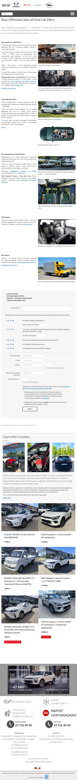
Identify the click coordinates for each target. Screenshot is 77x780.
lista (39, 331)
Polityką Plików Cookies (41, 773)
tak (8, 320)
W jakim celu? (19, 85)
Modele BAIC (7, 498)
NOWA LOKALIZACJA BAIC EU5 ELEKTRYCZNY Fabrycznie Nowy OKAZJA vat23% (19, 629)
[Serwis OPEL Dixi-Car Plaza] (49, 5)
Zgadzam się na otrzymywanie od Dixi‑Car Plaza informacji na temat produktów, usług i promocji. (45, 403)
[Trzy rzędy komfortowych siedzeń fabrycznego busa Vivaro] (57, 78)
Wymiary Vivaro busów (8, 88)
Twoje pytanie (15, 308)
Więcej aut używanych (12, 642)
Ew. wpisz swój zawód (29, 335)
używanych (28, 224)
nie (13, 320)
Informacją (46, 398)
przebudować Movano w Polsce (23, 171)
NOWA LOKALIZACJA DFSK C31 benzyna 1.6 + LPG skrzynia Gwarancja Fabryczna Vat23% (19, 581)
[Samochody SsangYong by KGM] (17, 5)
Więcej (3, 127)
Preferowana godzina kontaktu (55, 368)
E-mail (18, 360)
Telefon (17, 365)
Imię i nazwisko (15, 355)
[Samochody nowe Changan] (38, 5)
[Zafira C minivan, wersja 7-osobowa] (57, 109)
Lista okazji (46, 637)
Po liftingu (58, 119)
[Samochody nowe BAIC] (28, 5)
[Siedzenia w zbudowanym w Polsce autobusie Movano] (57, 192)
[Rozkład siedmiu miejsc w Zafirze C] (57, 134)
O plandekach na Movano (9, 265)
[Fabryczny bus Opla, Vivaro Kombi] (57, 54)
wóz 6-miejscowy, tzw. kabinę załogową (23, 81)
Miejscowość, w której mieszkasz (13, 374)
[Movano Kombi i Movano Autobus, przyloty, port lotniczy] (57, 163)
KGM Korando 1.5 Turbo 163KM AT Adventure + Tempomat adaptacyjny (56, 624)
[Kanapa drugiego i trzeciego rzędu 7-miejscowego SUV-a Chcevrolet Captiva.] (57, 232)
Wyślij (30, 409)
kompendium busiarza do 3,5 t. (27, 262)
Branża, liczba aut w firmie (31, 324)
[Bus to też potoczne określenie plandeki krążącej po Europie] (57, 269)
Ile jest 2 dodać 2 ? (14, 379)
